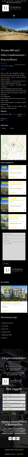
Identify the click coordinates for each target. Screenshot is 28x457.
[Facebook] (10, 438)
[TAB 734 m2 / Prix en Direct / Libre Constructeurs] (4, 221)
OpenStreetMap (18, 159)
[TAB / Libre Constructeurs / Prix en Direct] (4, 204)
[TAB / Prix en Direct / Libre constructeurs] (4, 172)
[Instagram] (14, 438)
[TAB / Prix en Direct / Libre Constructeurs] (4, 188)
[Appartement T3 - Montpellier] (14, 293)
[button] (14, 15)
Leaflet (13, 159)
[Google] (17, 438)
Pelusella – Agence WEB (17, 454)
